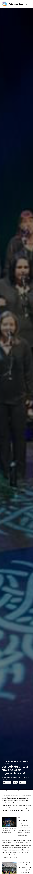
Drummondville (17, 761)
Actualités (6, 761)
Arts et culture (16, 4)
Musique (26, 761)
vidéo (27, 845)
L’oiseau (25, 825)
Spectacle (5, 763)
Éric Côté (7, 777)
